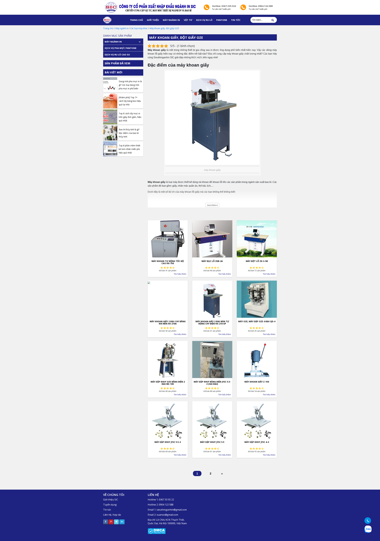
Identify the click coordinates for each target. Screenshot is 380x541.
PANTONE (221, 19)
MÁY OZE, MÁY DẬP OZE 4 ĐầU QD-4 (256, 321)
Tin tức (107, 509)
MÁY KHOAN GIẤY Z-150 (256, 381)
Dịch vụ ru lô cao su (117, 54)
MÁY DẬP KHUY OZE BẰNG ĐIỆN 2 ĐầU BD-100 (168, 382)
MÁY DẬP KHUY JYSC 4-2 (256, 442)
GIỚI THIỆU (153, 19)
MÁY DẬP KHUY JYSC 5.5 (212, 442)
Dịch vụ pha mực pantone (120, 47)
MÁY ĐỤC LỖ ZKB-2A (212, 261)
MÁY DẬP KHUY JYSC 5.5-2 (168, 442)
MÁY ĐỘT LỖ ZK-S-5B (257, 261)
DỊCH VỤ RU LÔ (204, 19)
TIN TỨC (235, 19)
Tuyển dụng (110, 504)
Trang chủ (108, 28)
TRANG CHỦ (136, 19)
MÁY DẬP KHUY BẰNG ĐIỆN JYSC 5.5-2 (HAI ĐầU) (212, 382)
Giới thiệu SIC (110, 499)
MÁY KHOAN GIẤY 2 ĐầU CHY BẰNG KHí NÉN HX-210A (168, 322)
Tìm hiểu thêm (180, 274)
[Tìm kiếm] (273, 20)
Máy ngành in (121, 28)
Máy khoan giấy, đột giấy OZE (164, 28)
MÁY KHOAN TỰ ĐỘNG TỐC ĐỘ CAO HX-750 (168, 262)
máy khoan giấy (193, 65)
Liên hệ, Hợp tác (112, 514)
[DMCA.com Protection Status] (157, 531)
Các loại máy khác (139, 28)
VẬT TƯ (188, 19)
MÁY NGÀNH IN (171, 19)
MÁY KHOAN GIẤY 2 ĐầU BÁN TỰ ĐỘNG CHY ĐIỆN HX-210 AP (212, 322)
